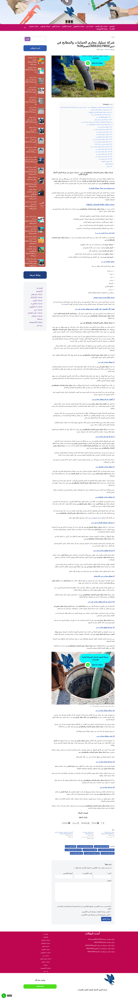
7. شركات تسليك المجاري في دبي (103, 522)
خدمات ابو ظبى (45, 26)
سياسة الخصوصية (102, 29)
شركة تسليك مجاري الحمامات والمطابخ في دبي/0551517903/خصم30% (30, 251)
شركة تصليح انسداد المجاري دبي (92, 853)
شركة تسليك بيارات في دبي (107, 853)
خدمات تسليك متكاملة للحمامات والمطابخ (100, 204)
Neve (113, 997)
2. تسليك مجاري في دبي (106, 362)
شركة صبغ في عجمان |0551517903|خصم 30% (101, 939)
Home (113, 37)
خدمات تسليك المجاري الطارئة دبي (73, 849)
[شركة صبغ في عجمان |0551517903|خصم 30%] (41, 61)
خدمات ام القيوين (78, 26)
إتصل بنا (112, 29)
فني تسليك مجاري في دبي (76, 853)
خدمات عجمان (33, 26)
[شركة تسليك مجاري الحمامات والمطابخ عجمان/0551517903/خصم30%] (41, 193)
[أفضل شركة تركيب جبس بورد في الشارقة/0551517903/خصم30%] (41, 171)
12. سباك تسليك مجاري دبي (105, 710)
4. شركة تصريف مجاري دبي (105, 436)
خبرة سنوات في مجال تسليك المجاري (102, 188)
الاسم (109, 873)
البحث (27, 39)
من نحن (39, 325)
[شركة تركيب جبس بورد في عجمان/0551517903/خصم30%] (41, 220)
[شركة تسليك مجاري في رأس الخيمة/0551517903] (41, 121)
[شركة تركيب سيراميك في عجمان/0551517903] (41, 111)
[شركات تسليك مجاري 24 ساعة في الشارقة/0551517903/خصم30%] (41, 181)
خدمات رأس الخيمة (101, 26)
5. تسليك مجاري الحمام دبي (105, 467)
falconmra (107, 49)
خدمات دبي (89, 26)
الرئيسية (112, 26)
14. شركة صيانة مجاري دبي (105, 762)
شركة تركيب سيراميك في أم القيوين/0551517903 (100, 948)
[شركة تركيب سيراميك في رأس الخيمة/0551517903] (41, 81)
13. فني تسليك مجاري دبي (105, 736)
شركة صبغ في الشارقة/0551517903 (30, 70)
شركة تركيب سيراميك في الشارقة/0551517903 (101, 951)
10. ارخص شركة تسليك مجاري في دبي (101, 602)
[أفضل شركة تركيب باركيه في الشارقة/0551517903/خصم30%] (41, 230)
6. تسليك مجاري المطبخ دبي (105, 497)
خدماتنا (39, 319)
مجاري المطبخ (97, 518)
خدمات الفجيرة (66, 26)
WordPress (98, 997)
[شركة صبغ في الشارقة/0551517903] (41, 71)
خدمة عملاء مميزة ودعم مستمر (104, 297)
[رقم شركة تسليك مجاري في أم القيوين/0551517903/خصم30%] (41, 262)
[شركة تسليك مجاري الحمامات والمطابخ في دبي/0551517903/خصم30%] (41, 250)
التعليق (109, 880)
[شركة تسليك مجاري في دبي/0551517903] (41, 131)
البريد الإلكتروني (87, 873)
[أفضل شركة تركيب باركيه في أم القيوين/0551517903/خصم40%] (41, 240)
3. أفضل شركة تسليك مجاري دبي (103, 399)
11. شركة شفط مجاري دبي (105, 627)
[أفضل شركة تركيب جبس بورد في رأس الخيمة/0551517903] (41, 161)
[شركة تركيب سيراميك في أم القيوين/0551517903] (41, 91)
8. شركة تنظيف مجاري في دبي (104, 550)
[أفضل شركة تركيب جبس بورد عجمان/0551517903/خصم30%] (41, 205)
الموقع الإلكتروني (68, 873)
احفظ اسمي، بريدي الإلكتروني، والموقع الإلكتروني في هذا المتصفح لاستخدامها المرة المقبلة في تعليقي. (84, 907)
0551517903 (40, 986)
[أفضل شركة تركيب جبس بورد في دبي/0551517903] (41, 151)
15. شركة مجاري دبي (107, 787)
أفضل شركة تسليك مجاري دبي (101, 846)
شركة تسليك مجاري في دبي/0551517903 (31, 130)
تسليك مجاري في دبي (70, 846)
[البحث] (24, 27)
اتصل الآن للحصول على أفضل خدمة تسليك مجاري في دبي (95, 309)
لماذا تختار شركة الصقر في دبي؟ (105, 233)
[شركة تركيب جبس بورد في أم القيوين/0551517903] (41, 141)
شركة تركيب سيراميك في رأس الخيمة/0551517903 (100, 945)
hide (111, 104)
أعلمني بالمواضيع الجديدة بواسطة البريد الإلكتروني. (95, 915)
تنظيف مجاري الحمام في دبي (89, 849)
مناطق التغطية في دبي (108, 261)
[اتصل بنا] (4, 995)
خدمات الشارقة (36, 297)
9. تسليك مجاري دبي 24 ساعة (104, 576)
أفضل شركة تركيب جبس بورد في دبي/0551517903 (30, 149)
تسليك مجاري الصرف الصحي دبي (85, 846)
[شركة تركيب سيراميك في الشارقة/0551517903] (41, 101)
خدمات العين (56, 26)
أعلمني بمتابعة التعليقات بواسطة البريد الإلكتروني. (96, 912)
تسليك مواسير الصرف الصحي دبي (106, 849)
